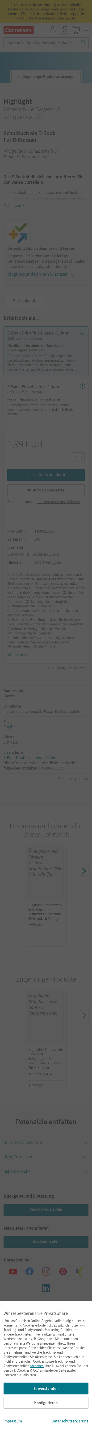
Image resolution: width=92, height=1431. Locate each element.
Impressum (13, 1421)
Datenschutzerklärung (70, 1421)
